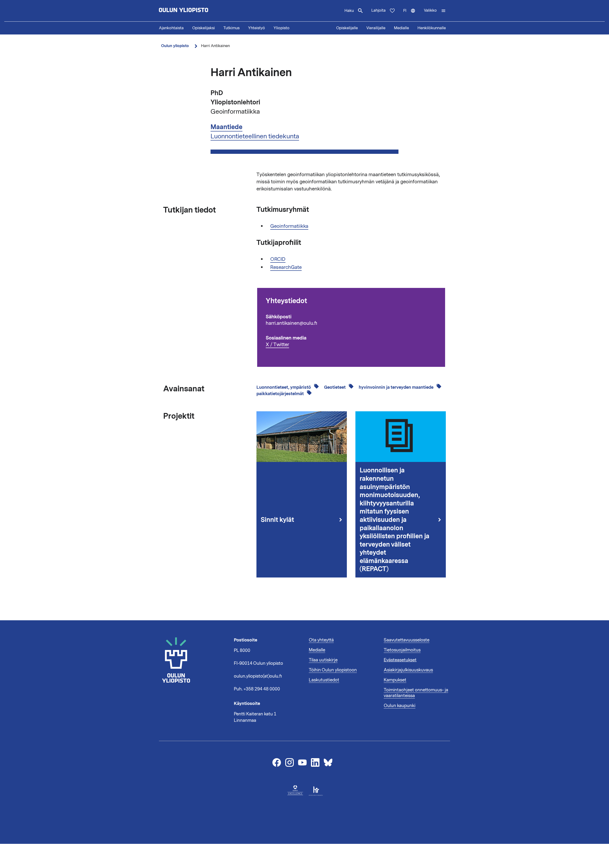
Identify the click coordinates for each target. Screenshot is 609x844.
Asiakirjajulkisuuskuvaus (408, 670)
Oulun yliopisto (175, 46)
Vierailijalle (375, 28)
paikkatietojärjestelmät (280, 394)
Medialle (401, 28)
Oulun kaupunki (399, 706)
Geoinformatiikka (289, 226)
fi (411, 14)
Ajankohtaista (171, 28)
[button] (435, 10)
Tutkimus (231, 28)
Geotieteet (335, 387)
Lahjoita (378, 10)
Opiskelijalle (347, 28)
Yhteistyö (256, 28)
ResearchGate (286, 267)
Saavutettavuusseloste (406, 640)
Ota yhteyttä (321, 640)
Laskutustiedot (324, 680)
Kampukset (395, 680)
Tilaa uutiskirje (323, 660)
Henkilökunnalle (431, 28)
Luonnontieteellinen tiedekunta (255, 136)
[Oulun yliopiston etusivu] (199, 11)
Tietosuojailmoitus (402, 650)
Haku (349, 10)
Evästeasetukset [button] (400, 660)
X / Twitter (277, 344)
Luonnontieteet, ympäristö (284, 387)
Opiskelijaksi (203, 28)
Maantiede (226, 126)
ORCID (277, 259)
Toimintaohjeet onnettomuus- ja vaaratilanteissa (416, 693)
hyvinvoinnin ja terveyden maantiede (396, 387)
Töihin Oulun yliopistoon (333, 670)
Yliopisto (282, 28)
